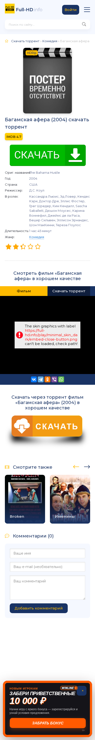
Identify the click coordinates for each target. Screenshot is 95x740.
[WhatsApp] (61, 379)
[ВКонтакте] (34, 379)
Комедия (36, 237)
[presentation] (76, 466)
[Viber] (54, 379)
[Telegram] (41, 379)
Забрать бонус (47, 723)
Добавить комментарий (39, 608)
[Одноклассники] (47, 379)
